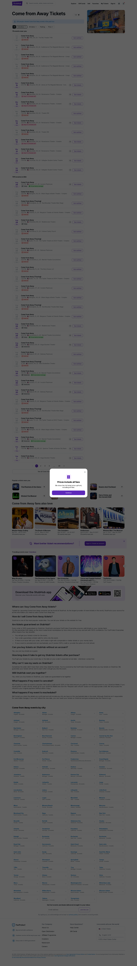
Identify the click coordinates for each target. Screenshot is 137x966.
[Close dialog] (85, 472)
